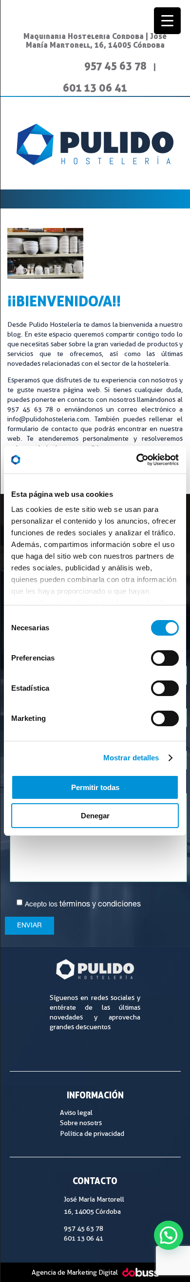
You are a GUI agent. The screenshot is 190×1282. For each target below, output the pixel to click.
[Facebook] (44, 65)
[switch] (165, 658)
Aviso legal (76, 1112)
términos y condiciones (100, 904)
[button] (168, 1235)
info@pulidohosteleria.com (48, 419)
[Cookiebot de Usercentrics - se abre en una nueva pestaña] (137, 459)
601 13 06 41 (95, 87)
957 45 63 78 (115, 65)
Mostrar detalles (131, 758)
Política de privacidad (92, 1133)
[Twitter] (67, 65)
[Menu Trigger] (167, 20)
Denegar (95, 815)
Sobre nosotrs (81, 1123)
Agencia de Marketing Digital (75, 1272)
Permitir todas (95, 787)
